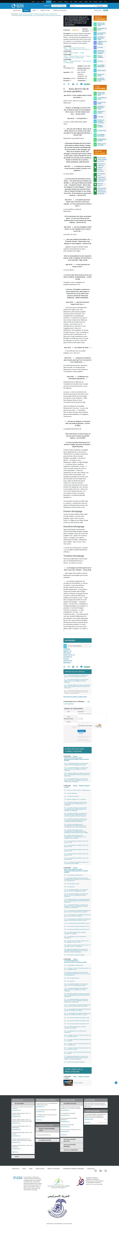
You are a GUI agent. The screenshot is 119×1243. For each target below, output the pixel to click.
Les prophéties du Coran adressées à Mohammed (75, 937)
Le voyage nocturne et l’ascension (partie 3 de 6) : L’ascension (77, 1040)
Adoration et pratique (101, 112)
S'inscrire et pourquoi (59, 6)
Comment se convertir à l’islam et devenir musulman (101, 167)
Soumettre (81, 731)
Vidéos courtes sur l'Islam (102, 144)
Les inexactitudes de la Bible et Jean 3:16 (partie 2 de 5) (76, 846)
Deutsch (54, 1)
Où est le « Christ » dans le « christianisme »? (79, 790)
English (33, 1)
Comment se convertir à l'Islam (101, 107)
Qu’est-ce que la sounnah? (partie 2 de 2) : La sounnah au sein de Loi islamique (77, 945)
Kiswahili (95, 1)
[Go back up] (116, 1082)
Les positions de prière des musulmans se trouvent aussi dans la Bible (76, 863)
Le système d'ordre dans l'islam (101, 80)
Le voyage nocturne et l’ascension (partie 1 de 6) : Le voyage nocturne (77, 969)
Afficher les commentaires (60, 10)
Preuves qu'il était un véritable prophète (75, 962)
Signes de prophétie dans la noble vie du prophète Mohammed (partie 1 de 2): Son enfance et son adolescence (77, 879)
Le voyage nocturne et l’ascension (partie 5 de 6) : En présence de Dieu (77, 1048)
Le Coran (100, 61)
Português (66, 1)
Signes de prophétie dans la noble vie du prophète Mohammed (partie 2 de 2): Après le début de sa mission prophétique (76, 950)
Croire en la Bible (78, 1082)
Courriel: (69, 721)
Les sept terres (71, 886)
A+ (96, 30)
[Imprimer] (73, 84)
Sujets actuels (101, 70)
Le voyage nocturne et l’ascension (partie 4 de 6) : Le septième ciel (77, 1044)
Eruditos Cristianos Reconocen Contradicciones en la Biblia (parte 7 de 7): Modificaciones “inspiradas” (75, 837)
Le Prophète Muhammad (101, 135)
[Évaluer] (64, 84)
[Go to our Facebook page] (95, 1170)
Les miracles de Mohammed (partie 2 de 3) (78, 926)
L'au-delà (100, 47)
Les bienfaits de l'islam (102, 29)
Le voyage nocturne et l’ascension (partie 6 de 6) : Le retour (77, 1052)
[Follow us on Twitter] (100, 1170)
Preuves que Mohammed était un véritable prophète (76, 870)
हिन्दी (90, 1)
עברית (105, 1)
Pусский (60, 1)
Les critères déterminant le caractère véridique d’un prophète (75, 933)
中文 (71, 1)
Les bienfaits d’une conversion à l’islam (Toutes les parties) (102, 177)
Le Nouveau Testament (73, 796)
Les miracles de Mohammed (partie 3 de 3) (78, 929)
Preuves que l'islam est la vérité (26, 14)
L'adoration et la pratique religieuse (102, 43)
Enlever (105, 1119)
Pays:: (69, 716)
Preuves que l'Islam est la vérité (101, 94)
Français (48, 1)
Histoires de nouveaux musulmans (101, 121)
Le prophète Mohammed (75, 61)
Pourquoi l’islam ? (100, 184)
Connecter (47, 5)
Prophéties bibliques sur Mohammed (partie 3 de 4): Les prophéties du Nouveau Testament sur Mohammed (69, 655)
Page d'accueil (16, 10)
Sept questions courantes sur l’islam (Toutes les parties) (102, 190)
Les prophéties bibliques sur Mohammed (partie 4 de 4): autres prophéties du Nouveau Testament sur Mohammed (76, 692)
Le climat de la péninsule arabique (76, 954)
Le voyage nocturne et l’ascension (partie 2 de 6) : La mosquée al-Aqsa (77, 1035)
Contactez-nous (97, 10)
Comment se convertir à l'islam (101, 38)
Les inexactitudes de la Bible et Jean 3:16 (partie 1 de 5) (76, 841)
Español (43, 1)
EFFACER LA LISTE (103, 1122)
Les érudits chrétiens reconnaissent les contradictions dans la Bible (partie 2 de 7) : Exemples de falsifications (75, 809)
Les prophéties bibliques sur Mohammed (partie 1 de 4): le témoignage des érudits (76, 676)
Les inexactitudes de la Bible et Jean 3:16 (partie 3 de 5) (76, 850)
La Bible (82, 52)
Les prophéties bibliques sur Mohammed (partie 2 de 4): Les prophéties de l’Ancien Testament (76, 681)
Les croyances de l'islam (102, 33)
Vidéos (34, 10)
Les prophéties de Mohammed (75, 875)
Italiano (80, 1)
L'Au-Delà (100, 116)
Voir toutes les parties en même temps (75, 697)
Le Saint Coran (102, 130)
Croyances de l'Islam (101, 103)
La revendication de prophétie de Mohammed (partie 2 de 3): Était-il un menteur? (77, 915)
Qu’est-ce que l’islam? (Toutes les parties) (102, 159)
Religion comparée (73, 52)
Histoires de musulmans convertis (101, 52)
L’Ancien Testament (72, 793)
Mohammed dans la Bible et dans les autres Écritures (45, 14)
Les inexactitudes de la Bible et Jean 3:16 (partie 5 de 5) (76, 858)
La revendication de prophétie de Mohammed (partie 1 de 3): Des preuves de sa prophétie (77, 911)
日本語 (75, 1)
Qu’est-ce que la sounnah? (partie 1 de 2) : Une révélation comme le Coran (76, 941)
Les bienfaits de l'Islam (102, 98)
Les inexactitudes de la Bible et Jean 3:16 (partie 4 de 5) (76, 854)
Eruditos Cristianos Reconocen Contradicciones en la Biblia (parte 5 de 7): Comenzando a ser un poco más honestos (75, 826)
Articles (26, 10)
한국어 (100, 1)
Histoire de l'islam (101, 75)
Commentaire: (81, 711)
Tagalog (85, 1)
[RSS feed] (105, 1170)
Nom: (69, 711)
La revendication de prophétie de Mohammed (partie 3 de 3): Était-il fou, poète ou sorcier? (77, 919)
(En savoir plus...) (16, 1110)
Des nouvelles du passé (73, 883)
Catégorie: (67, 46)
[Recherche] (94, 6)
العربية (38, 1)
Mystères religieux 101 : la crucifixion (76, 799)
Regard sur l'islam (45, 10)
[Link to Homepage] (17, 5)
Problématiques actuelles (102, 139)
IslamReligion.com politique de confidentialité (73, 1168)
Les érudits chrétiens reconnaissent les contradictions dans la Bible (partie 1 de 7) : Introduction (75, 803)
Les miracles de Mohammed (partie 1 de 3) (78, 923)
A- (91, 30)
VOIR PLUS (15, 1152)
